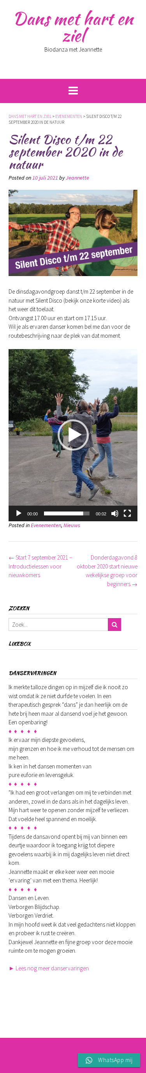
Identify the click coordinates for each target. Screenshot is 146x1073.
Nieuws (71, 525)
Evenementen (46, 525)
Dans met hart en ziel (73, 27)
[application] (73, 435)
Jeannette (77, 177)
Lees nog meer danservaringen (49, 968)
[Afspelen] (19, 513)
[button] (73, 435)
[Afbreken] (115, 513)
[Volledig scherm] (127, 513)
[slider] (67, 513)
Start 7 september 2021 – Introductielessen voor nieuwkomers (40, 566)
